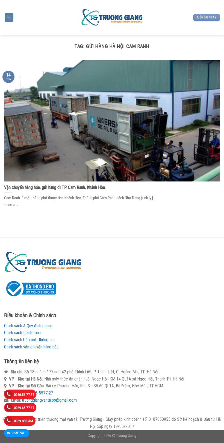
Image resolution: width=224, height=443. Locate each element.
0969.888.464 (23, 421)
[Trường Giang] (112, 17)
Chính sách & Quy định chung (28, 325)
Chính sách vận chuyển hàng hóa (31, 347)
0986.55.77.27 (24, 395)
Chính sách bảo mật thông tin (29, 339)
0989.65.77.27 (24, 408)
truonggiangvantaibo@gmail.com (49, 400)
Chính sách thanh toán (22, 332)
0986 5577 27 (41, 393)
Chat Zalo (18, 433)
